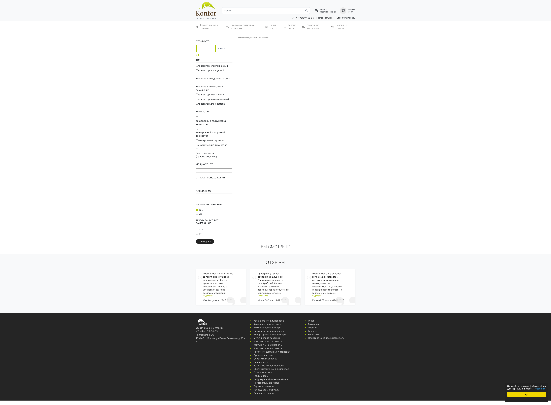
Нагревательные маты (266, 382)
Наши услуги (273, 26)
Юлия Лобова (265, 300)
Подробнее (539, 388)
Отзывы (312, 327)
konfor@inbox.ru (347, 18)
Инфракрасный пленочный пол (271, 379)
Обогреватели (251, 37)
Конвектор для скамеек (211, 103)
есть (200, 229)
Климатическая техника (209, 26)
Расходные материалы (313, 26)
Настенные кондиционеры (269, 331)
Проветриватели (263, 355)
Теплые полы (292, 26)
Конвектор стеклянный (211, 94)
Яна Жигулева (211, 300)
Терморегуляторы (264, 386)
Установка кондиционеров (269, 320)
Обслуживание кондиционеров (271, 369)
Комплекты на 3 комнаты (268, 344)
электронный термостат (212, 140)
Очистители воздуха (265, 358)
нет (200, 233)
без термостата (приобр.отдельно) (206, 155)
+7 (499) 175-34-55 (207, 331)
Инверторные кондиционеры (270, 334)
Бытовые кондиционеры (268, 327)
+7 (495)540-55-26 (304, 18)
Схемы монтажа (263, 372)
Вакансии (313, 324)
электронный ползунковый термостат (211, 122)
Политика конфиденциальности (326, 337)
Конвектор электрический (213, 65)
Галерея (312, 331)
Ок (526, 394)
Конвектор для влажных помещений (209, 88)
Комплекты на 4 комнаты (268, 348)
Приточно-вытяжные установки (243, 26)
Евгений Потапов (322, 300)
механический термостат (212, 145)
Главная (240, 37)
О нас (311, 320)
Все (201, 210)
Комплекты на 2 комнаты (268, 341)
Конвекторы (264, 37)
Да (200, 213)
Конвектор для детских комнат (214, 78)
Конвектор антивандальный (213, 99)
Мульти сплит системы (267, 337)
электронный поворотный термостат (211, 134)
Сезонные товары (341, 26)
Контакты (313, 334)
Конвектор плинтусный (211, 70)
